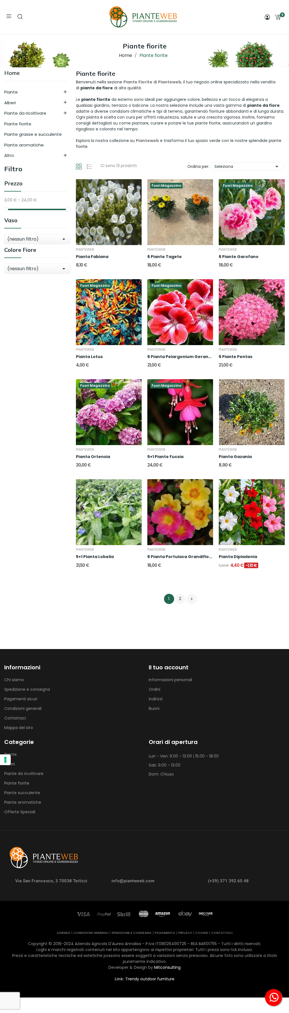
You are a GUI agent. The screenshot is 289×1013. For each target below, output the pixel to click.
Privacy (185, 932)
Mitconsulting (167, 967)
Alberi (10, 103)
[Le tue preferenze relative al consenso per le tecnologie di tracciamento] (5, 759)
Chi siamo (14, 680)
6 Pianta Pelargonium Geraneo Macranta (180, 356)
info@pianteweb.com (132, 880)
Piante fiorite (17, 124)
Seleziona (247, 166)
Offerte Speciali (19, 812)
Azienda (63, 932)
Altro (9, 155)
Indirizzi (156, 699)
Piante (11, 92)
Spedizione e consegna (27, 689)
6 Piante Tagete (164, 256)
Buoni (154, 708)
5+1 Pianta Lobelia (95, 556)
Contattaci (15, 718)
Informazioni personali (170, 680)
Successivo (191, 598)
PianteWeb (85, 249)
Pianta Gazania (235, 456)
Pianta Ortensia (93, 456)
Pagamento (165, 932)
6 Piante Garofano (239, 256)
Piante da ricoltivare (25, 113)
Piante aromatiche (24, 145)
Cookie (201, 932)
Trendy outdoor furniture (149, 979)
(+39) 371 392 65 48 (228, 880)
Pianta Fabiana (92, 256)
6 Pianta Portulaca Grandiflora (180, 556)
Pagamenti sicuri (20, 699)
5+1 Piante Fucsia (165, 456)
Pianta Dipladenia (238, 556)
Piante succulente (22, 793)
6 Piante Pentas (235, 356)
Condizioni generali (22, 708)
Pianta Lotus (89, 356)
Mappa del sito (18, 727)
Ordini (154, 689)
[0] (278, 17)
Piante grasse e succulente (33, 134)
